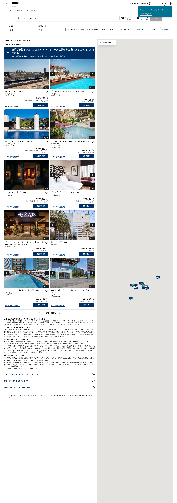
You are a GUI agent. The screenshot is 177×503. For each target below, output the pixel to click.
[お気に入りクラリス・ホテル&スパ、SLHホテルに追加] (46, 142)
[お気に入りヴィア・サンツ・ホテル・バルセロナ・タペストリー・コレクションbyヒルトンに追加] (46, 242)
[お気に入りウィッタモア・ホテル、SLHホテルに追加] (46, 192)
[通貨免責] (45, 26)
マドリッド (7, 368)
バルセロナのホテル (29, 10)
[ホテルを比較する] (83, 29)
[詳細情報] (47, 98)
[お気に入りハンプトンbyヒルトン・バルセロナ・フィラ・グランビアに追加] (92, 290)
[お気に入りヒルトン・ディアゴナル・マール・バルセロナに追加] (46, 290)
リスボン (13, 368)
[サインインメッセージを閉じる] (171, 7)
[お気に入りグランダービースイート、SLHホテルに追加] (92, 192)
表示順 (11, 26)
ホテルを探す (8, 10)
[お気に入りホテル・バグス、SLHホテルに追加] (46, 91)
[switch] (84, 29)
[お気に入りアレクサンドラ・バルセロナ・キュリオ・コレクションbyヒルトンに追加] (92, 142)
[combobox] (67, 18)
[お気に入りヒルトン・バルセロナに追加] (92, 242)
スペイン (17, 10)
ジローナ (20, 368)
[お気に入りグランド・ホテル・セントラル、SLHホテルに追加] (92, 91)
